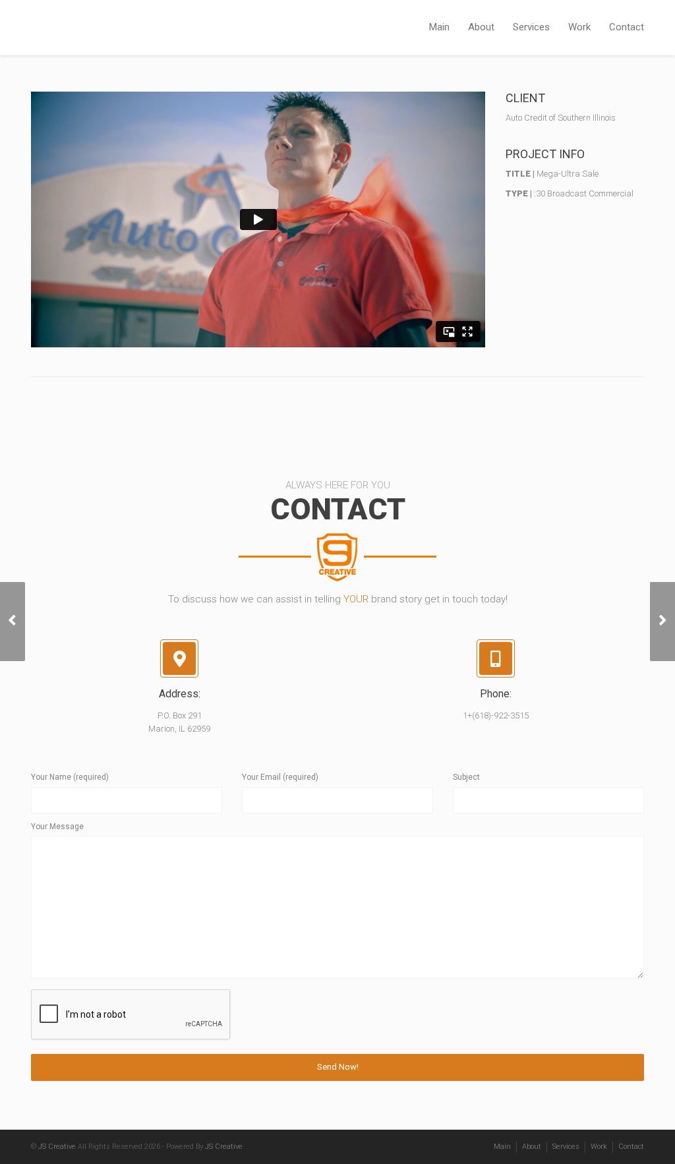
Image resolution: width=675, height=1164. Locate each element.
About (481, 27)
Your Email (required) (280, 777)
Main (439, 27)
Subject (466, 777)
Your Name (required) (70, 777)
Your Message (57, 826)
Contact (626, 27)
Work (579, 27)
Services (531, 27)
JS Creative (57, 1146)
